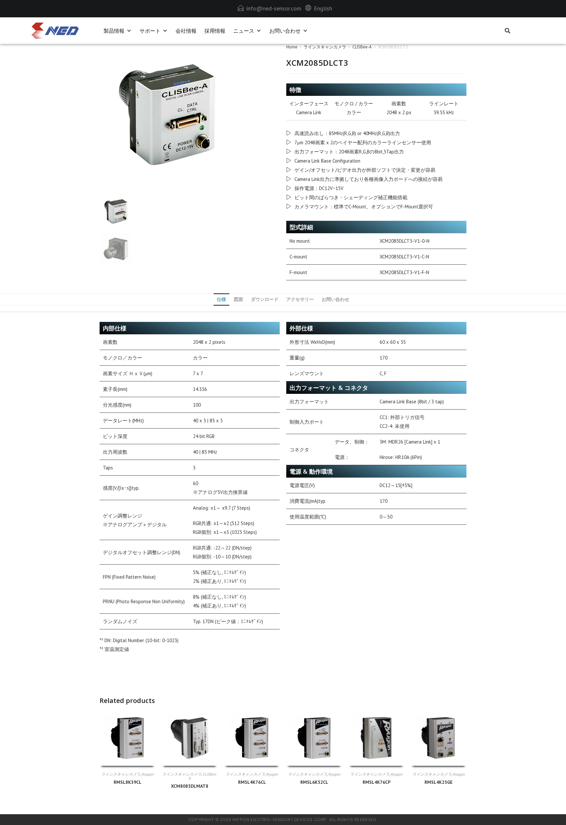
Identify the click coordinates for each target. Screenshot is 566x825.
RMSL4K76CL (252, 782)
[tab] (221, 300)
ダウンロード (264, 299)
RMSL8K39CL (128, 782)
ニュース (243, 30)
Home (291, 47)
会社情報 (186, 30)
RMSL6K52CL (314, 782)
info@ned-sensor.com (273, 8)
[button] (508, 31)
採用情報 (214, 30)
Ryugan (148, 774)
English (323, 8)
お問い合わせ (285, 30)
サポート (150, 30)
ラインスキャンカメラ (325, 47)
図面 (238, 299)
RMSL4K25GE (438, 782)
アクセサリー (300, 299)
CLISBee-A (362, 47)
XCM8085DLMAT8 (189, 786)
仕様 (221, 299)
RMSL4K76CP (376, 782)
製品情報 (114, 30)
